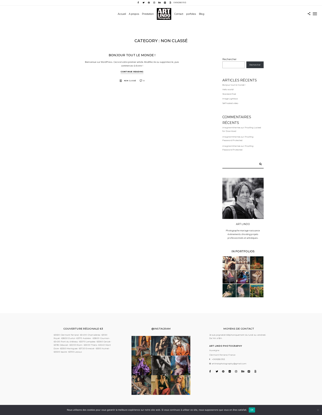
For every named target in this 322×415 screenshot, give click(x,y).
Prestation (148, 13)
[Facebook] (138, 3)
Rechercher (229, 59)
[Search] (259, 163)
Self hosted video (230, 103)
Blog (201, 13)
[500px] (170, 3)
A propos (134, 13)
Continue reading (132, 72)
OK (252, 409)
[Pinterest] (149, 3)
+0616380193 (218, 359)
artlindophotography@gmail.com (229, 363)
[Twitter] (143, 3)
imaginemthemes (231, 127)
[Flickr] (231, 371)
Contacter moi (218, 379)
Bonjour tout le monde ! (132, 55)
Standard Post (229, 94)
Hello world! (228, 89)
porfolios (191, 13)
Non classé (130, 81)
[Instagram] (154, 3)
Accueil (122, 13)
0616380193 (179, 2)
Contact (178, 13)
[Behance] (159, 3)
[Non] (317, 410)
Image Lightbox (230, 98)
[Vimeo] (165, 3)
